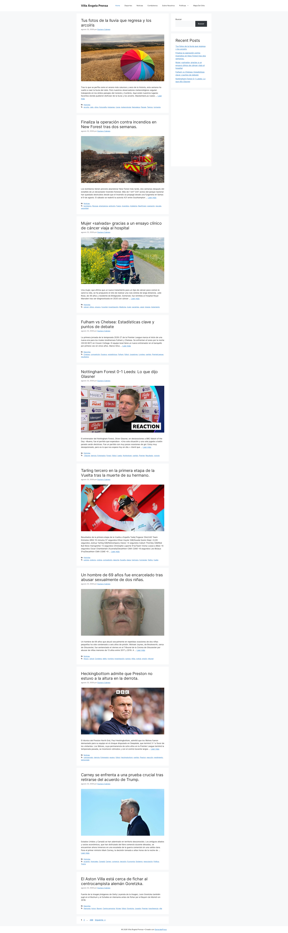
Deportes (128, 5)
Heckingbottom (127, 757)
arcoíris (86, 107)
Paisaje (143, 107)
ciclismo (93, 560)
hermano (135, 560)
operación (151, 206)
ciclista (99, 560)
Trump (83, 864)
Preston (143, 757)
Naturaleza (136, 107)
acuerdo (87, 861)
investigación (113, 307)
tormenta (157, 107)
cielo (91, 107)
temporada (85, 760)
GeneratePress (161, 929)
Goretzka (130, 908)
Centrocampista (109, 908)
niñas (133, 659)
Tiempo (150, 107)
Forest (108, 455)
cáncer (86, 307)
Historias (87, 105)
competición (95, 354)
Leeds (119, 455)
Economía (131, 861)
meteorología (126, 107)
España (123, 560)
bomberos (87, 206)
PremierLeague (157, 354)
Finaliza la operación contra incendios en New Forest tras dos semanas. (118, 124)
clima (96, 107)
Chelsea (87, 354)
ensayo (98, 307)
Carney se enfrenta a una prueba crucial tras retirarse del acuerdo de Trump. (122, 777)
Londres (142, 354)
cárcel (91, 659)
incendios (125, 206)
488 (92, 920)
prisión (144, 659)
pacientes (135, 307)
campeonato (88, 757)
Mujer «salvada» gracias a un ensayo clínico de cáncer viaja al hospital (121, 225)
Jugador (138, 908)
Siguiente (100, 920)
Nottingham (127, 455)
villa (160, 908)
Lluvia (118, 107)
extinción (112, 206)
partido (148, 354)
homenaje (143, 560)
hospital (104, 307)
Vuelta (156, 560)
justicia (127, 659)
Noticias (140, 5)
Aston (93, 908)
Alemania (87, 908)
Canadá (102, 861)
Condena (98, 659)
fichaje (118, 908)
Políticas (182, 5)
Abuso (86, 659)
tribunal (150, 659)
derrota (93, 455)
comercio (115, 861)
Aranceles (94, 861)
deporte (116, 560)
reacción (150, 757)
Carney (108, 861)
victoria (157, 455)
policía (138, 659)
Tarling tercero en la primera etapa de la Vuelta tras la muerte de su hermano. (118, 473)
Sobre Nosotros (168, 5)
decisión (123, 861)
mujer (129, 307)
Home (117, 5)
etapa (129, 560)
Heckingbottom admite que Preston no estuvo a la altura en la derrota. (116, 676)
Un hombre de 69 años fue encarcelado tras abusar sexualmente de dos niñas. (122, 577)
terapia (147, 307)
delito (105, 659)
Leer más (152, 197)
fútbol (126, 354)
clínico (91, 307)
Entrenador (101, 455)
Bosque (95, 206)
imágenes (111, 107)
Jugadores (134, 354)
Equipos (104, 354)
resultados (85, 357)
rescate (158, 206)
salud (142, 307)
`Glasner (87, 455)
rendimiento (158, 757)
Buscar (179, 19)
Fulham (121, 354)
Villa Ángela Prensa (94, 5)
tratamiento (155, 307)
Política (156, 861)
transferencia (153, 908)
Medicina (122, 307)
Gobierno (139, 861)
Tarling (150, 560)
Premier (142, 455)
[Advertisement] (191, 128)
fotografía (103, 107)
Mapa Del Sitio (199, 5)
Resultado (149, 455)
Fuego (118, 206)
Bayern (99, 908)
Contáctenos (152, 5)
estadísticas (112, 354)
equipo (112, 757)
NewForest (142, 206)
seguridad (85, 208)
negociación (148, 861)
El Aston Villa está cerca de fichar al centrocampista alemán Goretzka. (114, 881)
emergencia (103, 206)
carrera (86, 560)
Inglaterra (133, 206)
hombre (111, 659)
